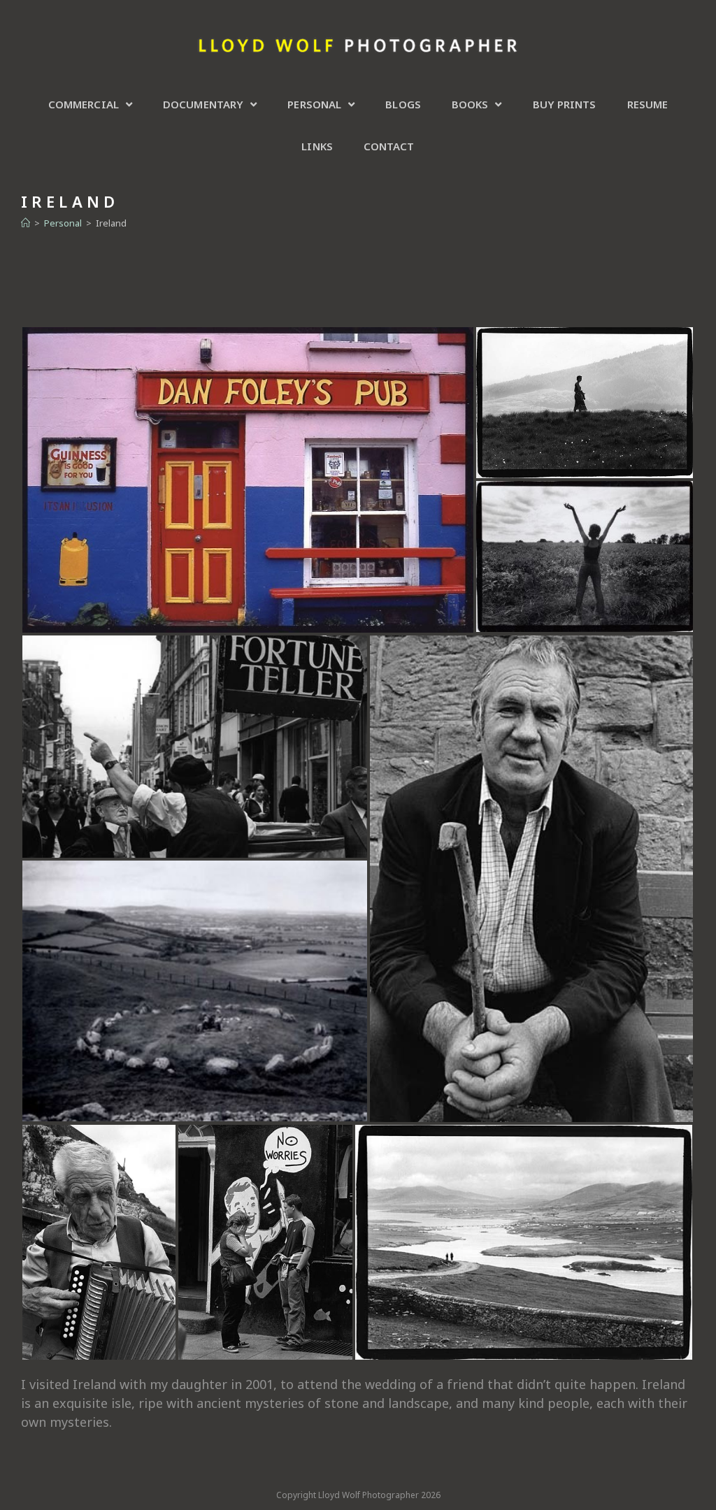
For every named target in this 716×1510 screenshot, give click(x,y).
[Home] (25, 223)
